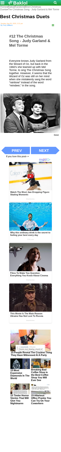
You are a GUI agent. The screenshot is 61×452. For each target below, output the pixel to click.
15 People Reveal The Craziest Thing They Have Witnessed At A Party (31, 353)
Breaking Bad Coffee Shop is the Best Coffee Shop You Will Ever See (39, 374)
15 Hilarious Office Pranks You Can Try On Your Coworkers (41, 399)
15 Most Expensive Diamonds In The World (19, 374)
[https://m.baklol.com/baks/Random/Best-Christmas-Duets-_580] (53, 25)
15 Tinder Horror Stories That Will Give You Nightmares (19, 399)
